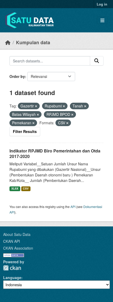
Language (12, 277)
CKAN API (11, 241)
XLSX (14, 188)
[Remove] (36, 106)
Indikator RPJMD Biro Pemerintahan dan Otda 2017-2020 (54, 153)
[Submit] (97, 61)
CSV (26, 188)
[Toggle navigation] (102, 20)
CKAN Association (18, 248)
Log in (102, 4)
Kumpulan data (33, 42)
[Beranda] (8, 42)
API (72, 206)
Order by (17, 76)
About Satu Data (16, 234)
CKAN (12, 268)
